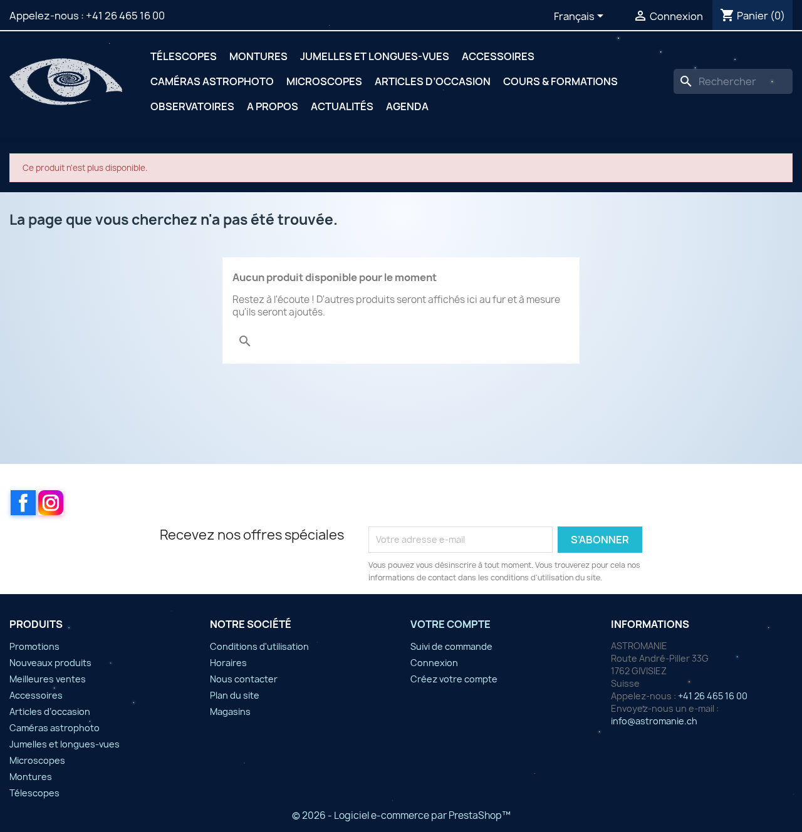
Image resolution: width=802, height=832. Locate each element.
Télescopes (183, 56)
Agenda (407, 106)
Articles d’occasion (433, 81)
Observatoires (192, 106)
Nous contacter (244, 679)
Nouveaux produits (50, 663)
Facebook (23, 502)
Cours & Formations (560, 81)
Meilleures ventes (47, 679)
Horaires (228, 663)
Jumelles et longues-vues (374, 56)
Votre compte (450, 624)
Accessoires (498, 56)
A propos (272, 106)
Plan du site (234, 695)
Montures (258, 56)
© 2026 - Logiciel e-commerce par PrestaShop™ (401, 815)
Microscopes (324, 81)
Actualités (342, 106)
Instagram (50, 502)
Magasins (230, 711)
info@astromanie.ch (654, 721)
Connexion (434, 663)
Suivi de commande (451, 646)
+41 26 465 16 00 (125, 16)
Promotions (34, 646)
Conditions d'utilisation (259, 646)
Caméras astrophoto (212, 81)
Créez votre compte (453, 679)
